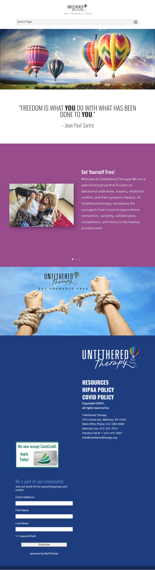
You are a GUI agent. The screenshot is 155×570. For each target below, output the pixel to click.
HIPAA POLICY (98, 389)
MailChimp (50, 553)
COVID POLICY (98, 397)
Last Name (22, 523)
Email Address (25, 497)
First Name (22, 510)
